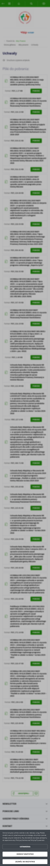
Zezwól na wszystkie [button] (25, 861)
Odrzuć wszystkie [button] (25, 854)
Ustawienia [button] (25, 846)
